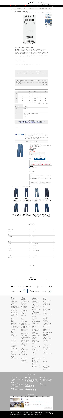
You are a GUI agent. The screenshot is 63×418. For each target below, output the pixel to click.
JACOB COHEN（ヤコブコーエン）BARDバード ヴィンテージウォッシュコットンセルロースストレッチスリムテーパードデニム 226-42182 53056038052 (36, 200)
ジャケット (42, 4)
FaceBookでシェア (33, 167)
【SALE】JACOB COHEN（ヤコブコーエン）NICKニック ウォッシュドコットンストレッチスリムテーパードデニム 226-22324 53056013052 (26, 214)
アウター (54, 3)
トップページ (13, 8)
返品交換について (32, 171)
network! (42, 6)
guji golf (34, 6)
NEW (9, 6)
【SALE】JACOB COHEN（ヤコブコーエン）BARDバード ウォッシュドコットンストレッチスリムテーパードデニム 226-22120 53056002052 (46, 199)
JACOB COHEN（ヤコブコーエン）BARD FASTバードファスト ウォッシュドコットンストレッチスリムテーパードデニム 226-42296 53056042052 (36, 215)
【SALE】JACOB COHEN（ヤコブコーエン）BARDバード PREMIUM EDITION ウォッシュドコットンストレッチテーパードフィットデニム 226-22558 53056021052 (26, 200)
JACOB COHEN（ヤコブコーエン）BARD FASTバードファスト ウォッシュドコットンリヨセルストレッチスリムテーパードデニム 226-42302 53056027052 (46, 215)
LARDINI (44, 3)
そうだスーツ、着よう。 (47, 4)
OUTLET (51, 6)
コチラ (47, 103)
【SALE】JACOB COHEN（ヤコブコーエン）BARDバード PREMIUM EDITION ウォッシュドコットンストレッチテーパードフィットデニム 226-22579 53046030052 (16, 200)
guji (41, 3)
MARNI (51, 3)
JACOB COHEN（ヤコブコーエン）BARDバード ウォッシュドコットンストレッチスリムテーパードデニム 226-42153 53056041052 (16, 214)
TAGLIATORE (46, 3)
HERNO (49, 3)
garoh (38, 6)
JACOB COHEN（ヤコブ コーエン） (20, 8)
